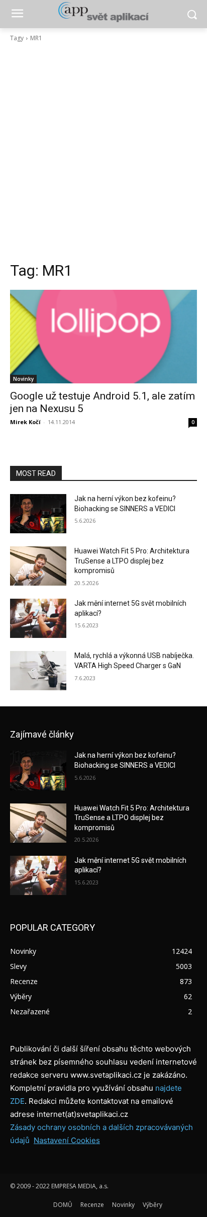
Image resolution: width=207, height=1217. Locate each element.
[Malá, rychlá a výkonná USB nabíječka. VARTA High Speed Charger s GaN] (38, 670)
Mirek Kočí (25, 422)
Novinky (23, 378)
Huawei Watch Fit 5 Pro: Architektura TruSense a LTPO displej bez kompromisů (131, 561)
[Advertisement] (103, 152)
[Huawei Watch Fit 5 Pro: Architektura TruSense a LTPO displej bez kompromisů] (38, 566)
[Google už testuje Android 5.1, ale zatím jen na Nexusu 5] (103, 336)
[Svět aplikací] (103, 12)
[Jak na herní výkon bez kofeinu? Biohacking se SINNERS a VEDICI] (38, 513)
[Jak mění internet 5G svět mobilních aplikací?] (38, 618)
